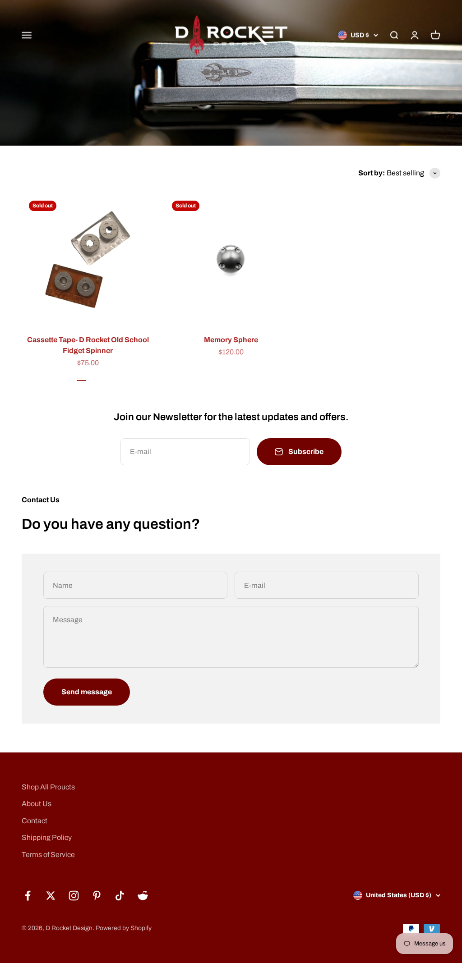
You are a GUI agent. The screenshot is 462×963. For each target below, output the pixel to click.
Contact (34, 821)
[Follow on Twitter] (51, 896)
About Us (36, 803)
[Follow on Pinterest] (97, 896)
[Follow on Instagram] (74, 896)
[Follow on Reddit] (143, 896)
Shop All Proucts (48, 787)
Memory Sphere (231, 340)
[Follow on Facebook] (28, 896)
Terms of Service (48, 854)
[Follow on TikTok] (120, 896)
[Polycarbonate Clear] (94, 377)
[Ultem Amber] (81, 377)
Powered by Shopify (124, 928)
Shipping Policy (47, 837)
